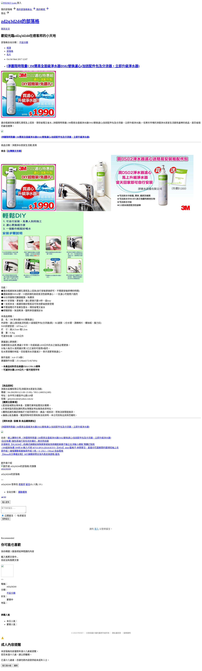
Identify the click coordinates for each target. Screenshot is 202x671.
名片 (9, 54)
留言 (28, 484)
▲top (3, 497)
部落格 (10, 51)
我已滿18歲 (6, 666)
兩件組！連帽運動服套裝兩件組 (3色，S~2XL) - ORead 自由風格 (32, 451)
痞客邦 (22, 484)
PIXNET (80, 633)
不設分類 (23, 42)
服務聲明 (127, 633)
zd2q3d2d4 (6, 469)
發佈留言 (5, 519)
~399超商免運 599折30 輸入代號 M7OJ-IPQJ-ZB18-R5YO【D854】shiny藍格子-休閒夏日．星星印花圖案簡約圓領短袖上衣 (60, 447)
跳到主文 (5, 29)
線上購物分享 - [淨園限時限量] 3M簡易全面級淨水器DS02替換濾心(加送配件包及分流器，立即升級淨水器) (59, 438)
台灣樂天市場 (14, 151)
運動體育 (22, 492)
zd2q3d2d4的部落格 (20, 21)
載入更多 (5, 502)
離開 (16, 666)
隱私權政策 (116, 633)
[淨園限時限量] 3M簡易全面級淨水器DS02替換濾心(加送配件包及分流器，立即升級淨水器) (73, 66)
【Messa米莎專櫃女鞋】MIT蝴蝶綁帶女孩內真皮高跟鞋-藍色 (30, 454)
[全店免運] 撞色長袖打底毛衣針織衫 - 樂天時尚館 (25, 441)
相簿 (9, 48)
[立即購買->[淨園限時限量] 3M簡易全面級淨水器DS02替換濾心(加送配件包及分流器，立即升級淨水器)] (28, 117)
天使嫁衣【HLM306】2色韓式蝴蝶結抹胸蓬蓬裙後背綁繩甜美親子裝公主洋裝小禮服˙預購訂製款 (48, 444)
